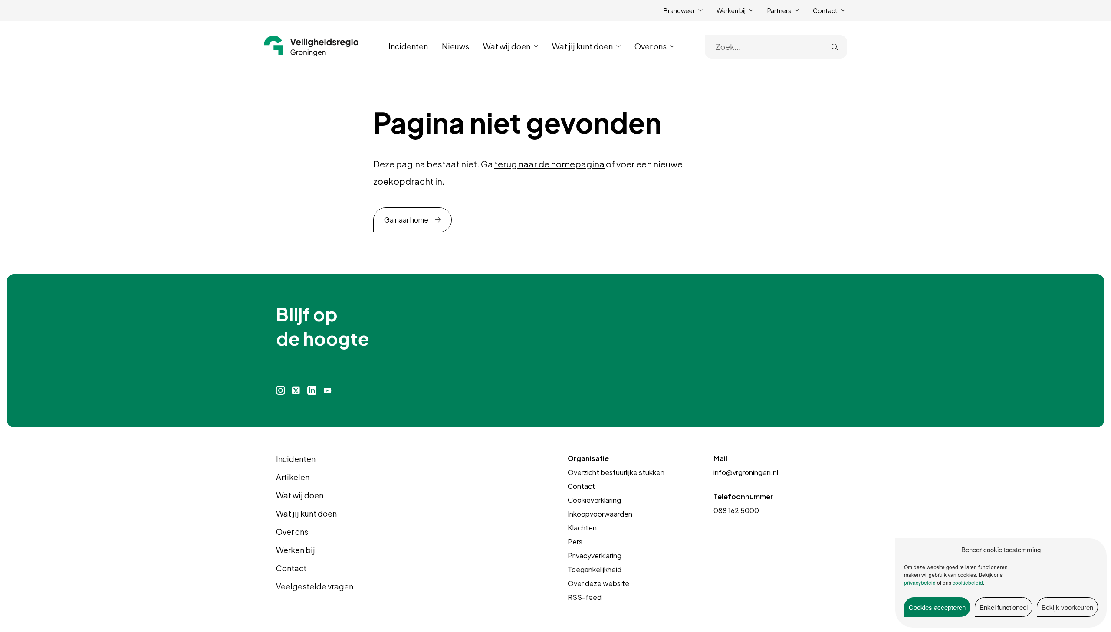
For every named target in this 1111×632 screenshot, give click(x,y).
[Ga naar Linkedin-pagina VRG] (311, 390)
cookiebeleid (968, 582)
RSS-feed (585, 597)
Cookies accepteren (937, 607)
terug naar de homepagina (549, 163)
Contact (291, 568)
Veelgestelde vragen (314, 586)
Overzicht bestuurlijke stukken (616, 472)
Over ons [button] (650, 46)
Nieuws (455, 46)
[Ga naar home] (311, 46)
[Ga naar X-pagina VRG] (296, 390)
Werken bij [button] (731, 10)
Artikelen (292, 477)
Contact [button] (825, 10)
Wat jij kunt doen (306, 513)
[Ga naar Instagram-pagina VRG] (280, 390)
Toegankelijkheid (594, 569)
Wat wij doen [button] (506, 46)
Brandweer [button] (679, 10)
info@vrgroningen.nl (745, 472)
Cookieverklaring (594, 499)
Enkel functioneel (1004, 607)
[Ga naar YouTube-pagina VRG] (327, 390)
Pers (575, 541)
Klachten (582, 527)
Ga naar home (406, 219)
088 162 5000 (736, 510)
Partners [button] (779, 10)
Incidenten (408, 46)
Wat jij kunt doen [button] (582, 46)
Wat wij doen (299, 495)
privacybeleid (920, 582)
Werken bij (295, 550)
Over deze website (598, 583)
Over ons (292, 532)
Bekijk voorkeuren (1067, 607)
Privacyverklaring (594, 555)
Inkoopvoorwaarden (600, 513)
